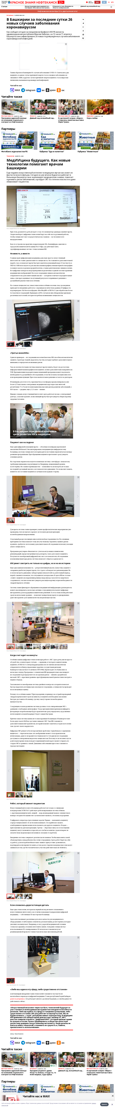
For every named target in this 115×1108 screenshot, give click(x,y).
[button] (78, 320)
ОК (109, 2)
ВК (104, 2)
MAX (97, 2)
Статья (4, 7)
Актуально (10, 15)
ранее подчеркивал (17, 999)
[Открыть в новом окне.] (15, 90)
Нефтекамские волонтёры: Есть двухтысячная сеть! (57, 11)
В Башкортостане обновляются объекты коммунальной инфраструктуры (63, 7)
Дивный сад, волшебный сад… (90, 6)
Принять (104, 1104)
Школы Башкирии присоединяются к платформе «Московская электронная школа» (37, 7)
